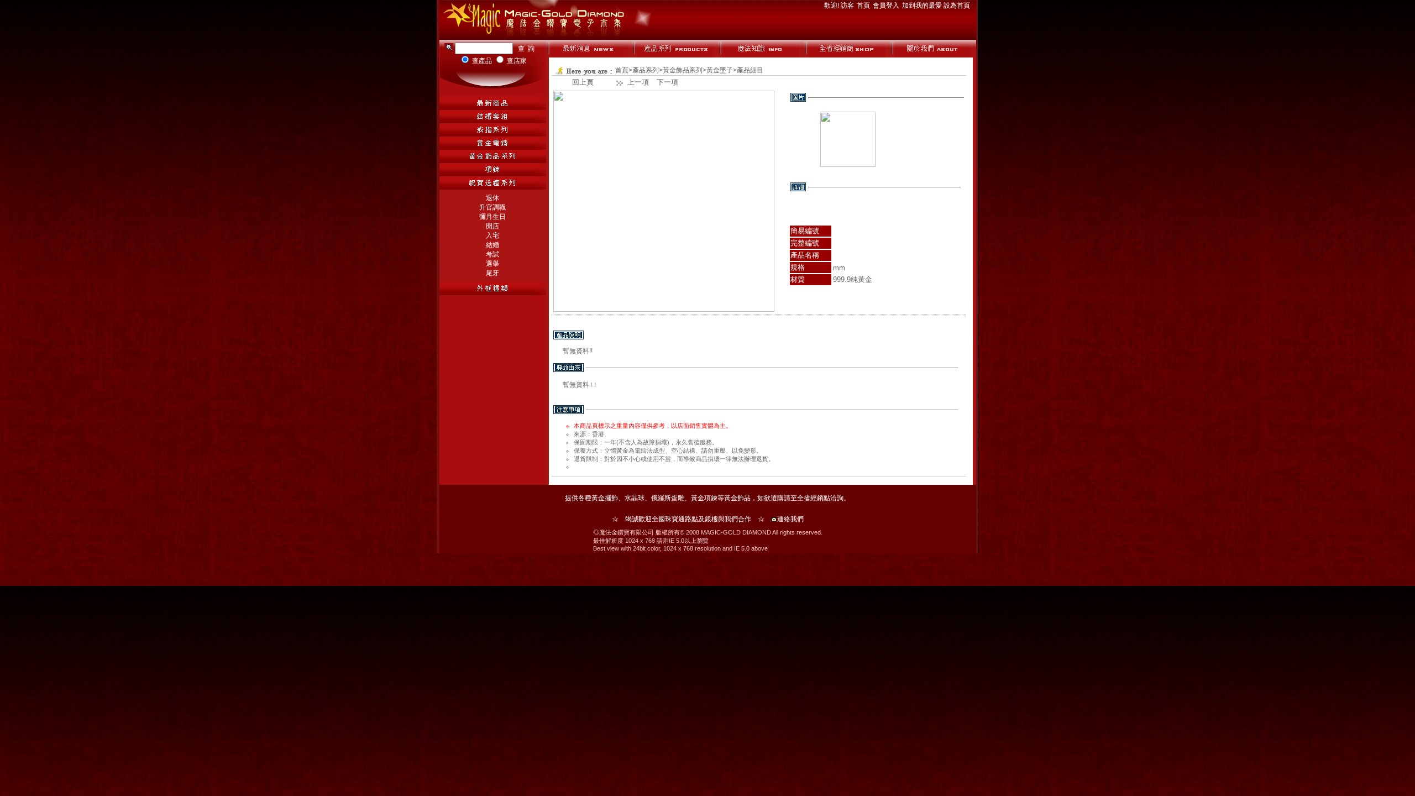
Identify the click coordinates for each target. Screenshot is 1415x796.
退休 (492, 198)
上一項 (638, 82)
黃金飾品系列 (683, 70)
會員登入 (887, 5)
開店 (492, 226)
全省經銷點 (813, 498)
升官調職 (492, 207)
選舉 (492, 264)
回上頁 (583, 82)
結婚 (492, 245)
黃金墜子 (719, 70)
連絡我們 (790, 519)
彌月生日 (492, 217)
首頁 (864, 5)
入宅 (492, 235)
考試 (492, 254)
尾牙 (492, 273)
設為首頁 (957, 5)
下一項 (667, 82)
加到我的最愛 (923, 5)
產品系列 (645, 70)
